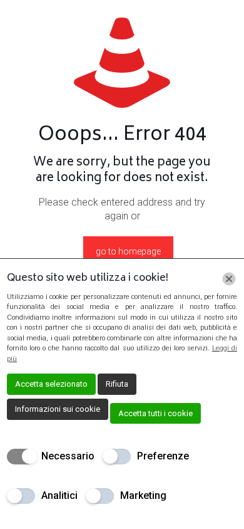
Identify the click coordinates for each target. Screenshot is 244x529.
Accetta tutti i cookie (155, 413)
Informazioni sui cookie (57, 409)
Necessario (67, 456)
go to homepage (128, 251)
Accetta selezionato (51, 384)
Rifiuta (117, 384)
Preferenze (163, 456)
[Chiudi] (229, 279)
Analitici (59, 495)
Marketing (143, 495)
